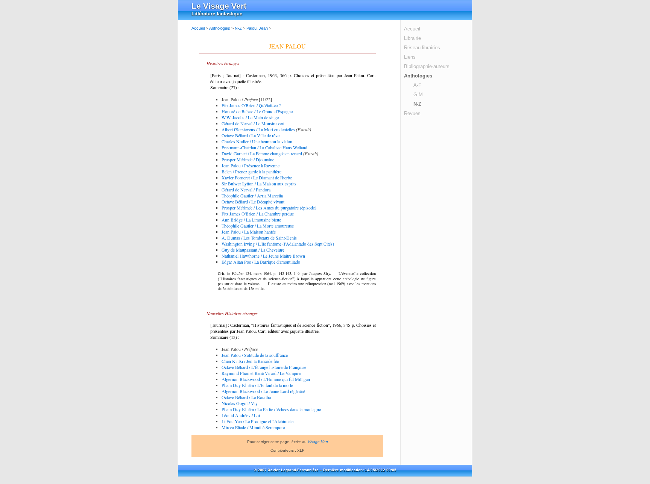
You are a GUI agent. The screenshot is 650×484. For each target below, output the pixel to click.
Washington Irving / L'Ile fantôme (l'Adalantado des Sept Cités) (278, 244)
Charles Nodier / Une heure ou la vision (257, 141)
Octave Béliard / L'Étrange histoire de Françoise (264, 367)
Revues (412, 113)
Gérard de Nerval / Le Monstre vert (253, 123)
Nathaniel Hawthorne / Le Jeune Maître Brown (263, 256)
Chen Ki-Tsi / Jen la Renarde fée (250, 361)
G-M (418, 94)
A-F (417, 85)
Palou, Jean (257, 28)
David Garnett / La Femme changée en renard (262, 153)
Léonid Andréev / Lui (241, 415)
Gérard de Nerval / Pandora (246, 190)
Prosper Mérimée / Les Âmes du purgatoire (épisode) (269, 208)
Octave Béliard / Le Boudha (246, 397)
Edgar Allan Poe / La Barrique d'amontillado (261, 262)
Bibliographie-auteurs (427, 66)
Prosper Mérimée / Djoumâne (248, 159)
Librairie (412, 38)
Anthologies (418, 76)
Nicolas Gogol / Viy (240, 403)
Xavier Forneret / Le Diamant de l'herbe (257, 177)
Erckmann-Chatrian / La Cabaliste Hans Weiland (264, 147)
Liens (410, 57)
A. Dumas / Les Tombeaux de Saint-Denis (259, 238)
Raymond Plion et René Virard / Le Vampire (261, 373)
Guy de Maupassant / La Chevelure (253, 250)
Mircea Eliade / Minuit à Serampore (253, 427)
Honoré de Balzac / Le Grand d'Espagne (257, 111)
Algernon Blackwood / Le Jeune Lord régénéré (263, 391)
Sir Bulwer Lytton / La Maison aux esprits (259, 184)
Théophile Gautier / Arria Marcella (252, 196)
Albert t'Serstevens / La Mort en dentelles (258, 129)
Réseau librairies (422, 47)
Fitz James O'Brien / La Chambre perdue (258, 214)
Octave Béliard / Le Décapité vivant (253, 202)
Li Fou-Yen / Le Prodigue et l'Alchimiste (257, 421)
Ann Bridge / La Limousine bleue (251, 220)
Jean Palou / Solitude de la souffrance (255, 355)
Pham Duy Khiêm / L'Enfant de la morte (257, 385)
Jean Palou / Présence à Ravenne (250, 165)
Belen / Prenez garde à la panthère (251, 171)
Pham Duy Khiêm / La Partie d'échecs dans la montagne (271, 409)
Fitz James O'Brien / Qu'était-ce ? (251, 105)
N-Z (417, 104)
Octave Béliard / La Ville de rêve (250, 135)
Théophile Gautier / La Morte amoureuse (258, 226)
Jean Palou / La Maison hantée (249, 232)
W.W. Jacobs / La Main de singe (250, 117)
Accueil (412, 29)
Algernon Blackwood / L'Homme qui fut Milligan (266, 379)
